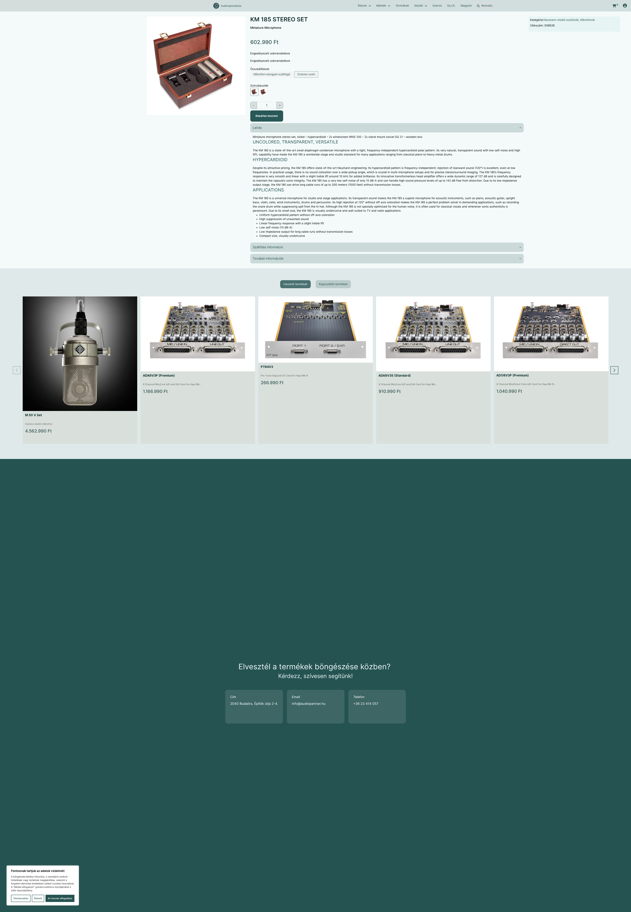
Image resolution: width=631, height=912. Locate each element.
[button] (241, 21)
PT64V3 (267, 367)
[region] (43, 885)
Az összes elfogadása (60, 898)
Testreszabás (20, 898)
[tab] (295, 284)
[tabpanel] (315, 370)
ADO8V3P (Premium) (512, 375)
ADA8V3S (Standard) (395, 375)
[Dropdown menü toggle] (369, 5)
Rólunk (362, 5)
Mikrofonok (587, 20)
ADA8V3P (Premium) (159, 375)
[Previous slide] (17, 370)
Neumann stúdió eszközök (561, 20)
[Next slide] (614, 370)
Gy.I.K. (451, 5)
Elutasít (38, 898)
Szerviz (437, 5)
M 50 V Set (33, 415)
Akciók (418, 5)
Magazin (466, 5)
